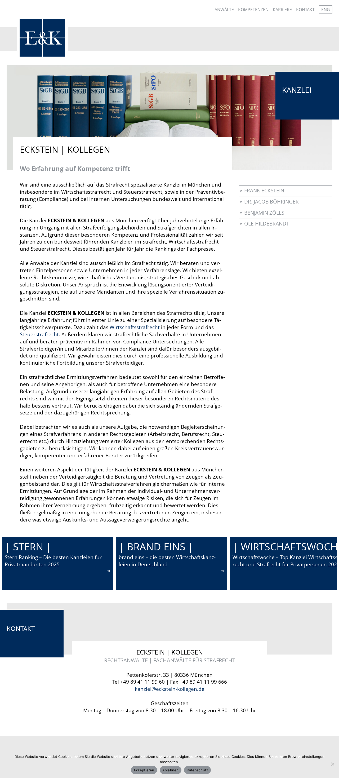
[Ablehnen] (332, 764)
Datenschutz (197, 770)
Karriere (282, 9)
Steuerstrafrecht (39, 334)
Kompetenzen (253, 9)
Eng (325, 9)
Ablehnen (170, 770)
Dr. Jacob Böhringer (271, 201)
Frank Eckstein (264, 190)
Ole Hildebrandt (266, 223)
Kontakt (305, 9)
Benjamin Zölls (264, 212)
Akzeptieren (143, 770)
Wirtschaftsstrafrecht (135, 327)
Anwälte (224, 9)
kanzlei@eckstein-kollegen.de (169, 688)
